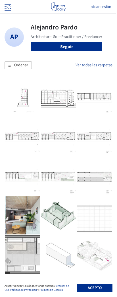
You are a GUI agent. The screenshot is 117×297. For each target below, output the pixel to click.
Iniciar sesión (100, 7)
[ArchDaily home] (58, 6)
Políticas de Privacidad (23, 290)
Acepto (95, 288)
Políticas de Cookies (51, 290)
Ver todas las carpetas (94, 65)
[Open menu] (7, 7)
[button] (18, 65)
